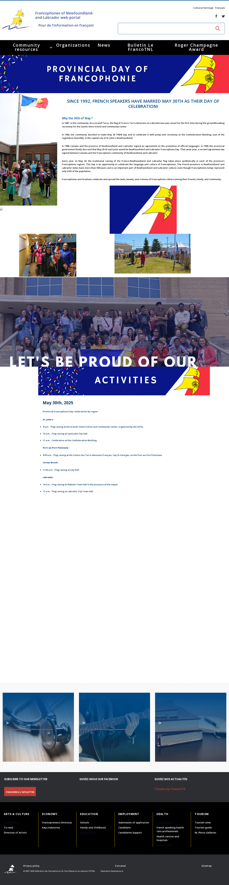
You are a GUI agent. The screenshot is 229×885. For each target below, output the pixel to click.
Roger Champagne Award (196, 47)
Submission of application (133, 822)
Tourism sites (203, 822)
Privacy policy (31, 865)
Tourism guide (203, 827)
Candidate (124, 827)
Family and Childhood (93, 827)
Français (220, 7)
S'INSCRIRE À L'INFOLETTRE (20, 792)
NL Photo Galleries (205, 832)
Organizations (73, 45)
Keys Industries (51, 827)
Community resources (26, 47)
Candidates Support (130, 832)
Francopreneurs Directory (57, 822)
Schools (84, 822)
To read (8, 827)
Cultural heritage (203, 7)
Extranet (120, 865)
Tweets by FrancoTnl (170, 789)
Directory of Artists (15, 832)
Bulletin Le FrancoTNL (141, 47)
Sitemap (207, 865)
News (104, 45)
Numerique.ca (117, 871)
